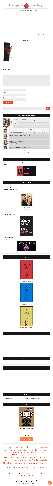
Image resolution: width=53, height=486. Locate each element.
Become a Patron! (27, 152)
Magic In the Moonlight (38, 460)
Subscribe (20, 126)
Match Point (14, 463)
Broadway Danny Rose (43, 447)
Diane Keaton (7, 454)
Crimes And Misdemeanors (18, 452)
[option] (26, 131)
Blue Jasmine (32, 447)
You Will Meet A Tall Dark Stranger (42, 467)
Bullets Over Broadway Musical (23, 450)
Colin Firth (9, 452)
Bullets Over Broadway (9, 450)
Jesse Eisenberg (32, 457)
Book (10, 473)
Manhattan (7, 463)
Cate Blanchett (45, 450)
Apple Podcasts (20, 150)
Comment (5, 74)
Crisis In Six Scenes (30, 452)
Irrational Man (22, 457)
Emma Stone (15, 455)
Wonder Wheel (31, 467)
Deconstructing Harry (39, 452)
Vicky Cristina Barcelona (21, 467)
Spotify (35, 150)
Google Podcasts (29, 150)
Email (4, 92)
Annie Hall (19, 447)
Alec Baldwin (10, 447)
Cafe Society (35, 450)
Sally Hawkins (5, 465)
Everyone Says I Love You (26, 454)
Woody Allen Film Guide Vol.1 (26, 281)
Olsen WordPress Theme (23, 483)
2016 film (5, 447)
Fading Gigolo (34, 454)
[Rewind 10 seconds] (22, 124)
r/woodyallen (26, 429)
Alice (13, 447)
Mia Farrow (19, 463)
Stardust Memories (16, 465)
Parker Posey (37, 463)
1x (25, 124)
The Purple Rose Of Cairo (38, 465)
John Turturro (5, 460)
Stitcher (39, 150)
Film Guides (21, 473)
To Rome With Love (9, 467)
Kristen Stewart (17, 460)
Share (26, 126)
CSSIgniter (32, 483)
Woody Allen (40, 473)
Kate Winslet (11, 460)
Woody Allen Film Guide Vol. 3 (26, 327)
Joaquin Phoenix (41, 457)
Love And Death (24, 460)
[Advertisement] (26, 23)
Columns (33, 473)
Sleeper (10, 465)
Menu (6, 35)
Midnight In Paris (28, 463)
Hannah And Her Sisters (9, 457)
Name (5, 87)
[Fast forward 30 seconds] (28, 124)
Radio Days (42, 463)
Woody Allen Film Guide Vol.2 (26, 304)
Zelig (4, 469)
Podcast (15, 473)
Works (27, 473)
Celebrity (4, 452)
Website (5, 97)
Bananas (25, 447)
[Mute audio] (19, 124)
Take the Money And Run (26, 465)
